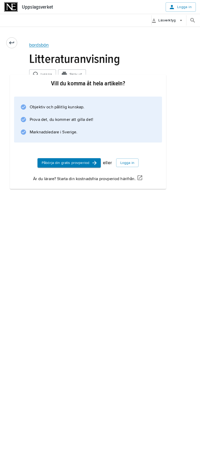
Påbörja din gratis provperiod (65, 163)
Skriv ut (76, 74)
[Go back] (11, 42)
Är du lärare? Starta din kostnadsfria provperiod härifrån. (84, 178)
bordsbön (39, 45)
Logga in (184, 7)
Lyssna (46, 74)
